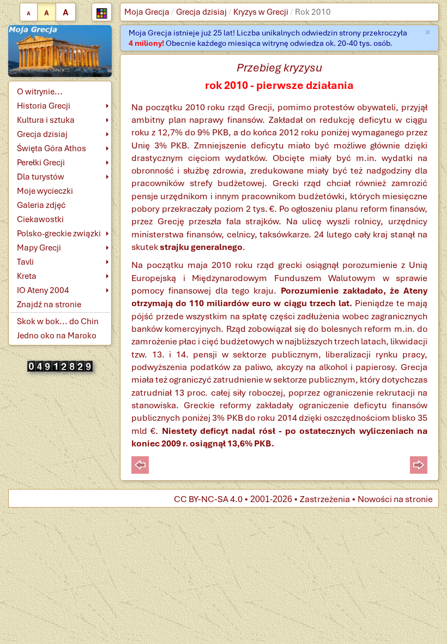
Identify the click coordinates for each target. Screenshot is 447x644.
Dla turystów (40, 176)
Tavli (25, 262)
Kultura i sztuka (46, 120)
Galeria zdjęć (41, 205)
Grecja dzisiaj (201, 12)
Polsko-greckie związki (59, 233)
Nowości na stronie (395, 499)
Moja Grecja (147, 12)
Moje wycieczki (45, 191)
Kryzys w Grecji (260, 12)
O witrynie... (40, 91)
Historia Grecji (43, 105)
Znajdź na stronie (49, 304)
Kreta (27, 276)
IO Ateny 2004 (43, 290)
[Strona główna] (60, 50)
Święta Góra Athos (51, 148)
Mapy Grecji (39, 247)
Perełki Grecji (41, 162)
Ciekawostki (40, 219)
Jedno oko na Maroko (56, 335)
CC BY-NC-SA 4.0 (208, 499)
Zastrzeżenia (325, 499)
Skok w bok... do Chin (58, 321)
